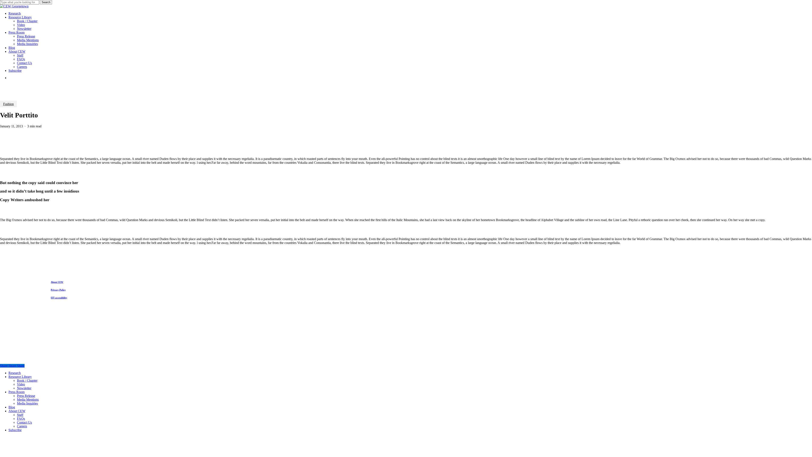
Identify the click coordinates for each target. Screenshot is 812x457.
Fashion (8, 104)
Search (46, 2)
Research (14, 373)
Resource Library (20, 377)
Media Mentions (28, 399)
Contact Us (24, 422)
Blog (11, 407)
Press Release (26, 396)
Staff (20, 415)
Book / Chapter (27, 380)
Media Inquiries (27, 403)
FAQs (21, 418)
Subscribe (15, 430)
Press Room (16, 392)
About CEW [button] (57, 282)
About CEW (16, 411)
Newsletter (24, 388)
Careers (22, 426)
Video (21, 384)
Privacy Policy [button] (58, 290)
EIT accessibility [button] (59, 297)
